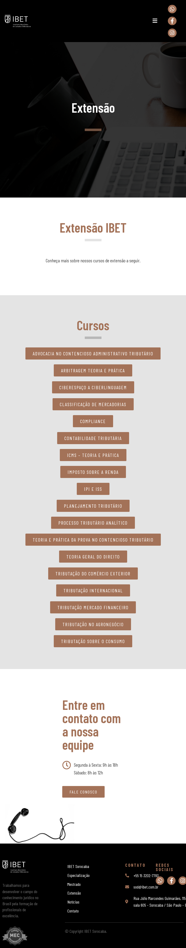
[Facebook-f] (172, 21)
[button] (155, 21)
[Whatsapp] (172, 9)
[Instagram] (172, 33)
